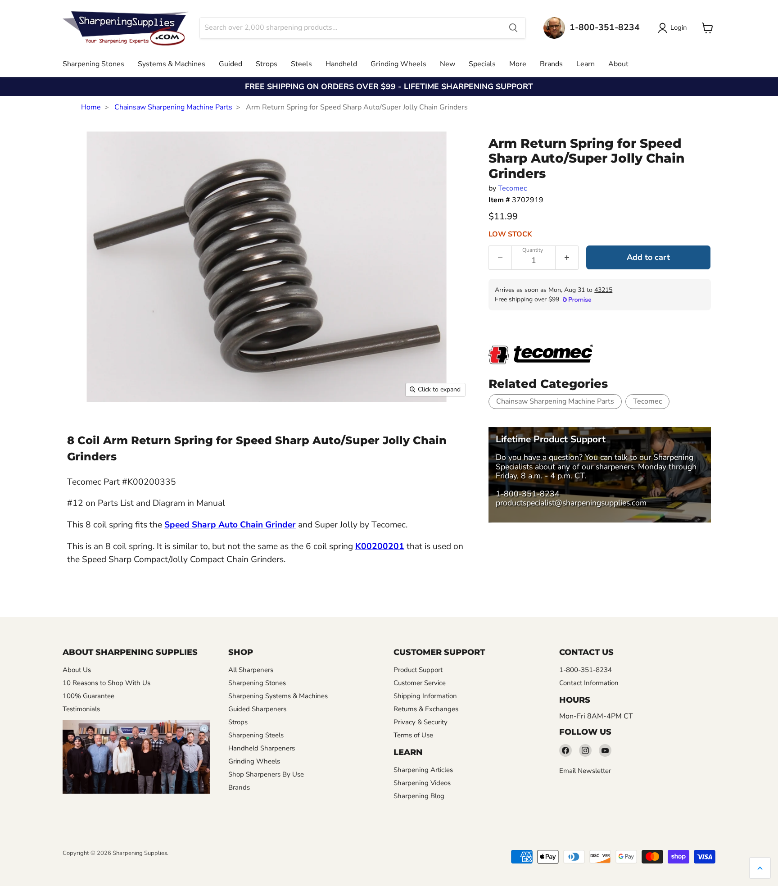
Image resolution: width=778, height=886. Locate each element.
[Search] (513, 28)
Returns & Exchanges (426, 708)
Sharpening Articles (423, 769)
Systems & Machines (171, 64)
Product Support (418, 669)
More (517, 64)
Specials (482, 64)
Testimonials (81, 708)
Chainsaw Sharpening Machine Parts (173, 107)
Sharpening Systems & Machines (278, 695)
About (618, 64)
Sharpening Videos (422, 782)
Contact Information (589, 682)
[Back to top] (760, 868)
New (447, 64)
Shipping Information (425, 695)
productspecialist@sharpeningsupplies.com (571, 502)
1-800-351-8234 (528, 493)
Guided (230, 64)
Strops (266, 64)
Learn (585, 64)
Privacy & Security (421, 722)
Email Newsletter (585, 770)
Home (91, 107)
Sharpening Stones (93, 64)
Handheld (341, 64)
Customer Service (420, 682)
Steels (301, 64)
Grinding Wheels (398, 64)
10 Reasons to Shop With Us (106, 682)
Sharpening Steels (256, 735)
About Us (77, 669)
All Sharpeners (250, 669)
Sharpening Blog (419, 795)
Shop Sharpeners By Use (266, 774)
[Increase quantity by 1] (567, 257)
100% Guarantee (88, 695)
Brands (551, 64)
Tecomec (512, 188)
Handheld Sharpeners (261, 748)
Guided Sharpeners (257, 708)
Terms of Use (413, 735)
